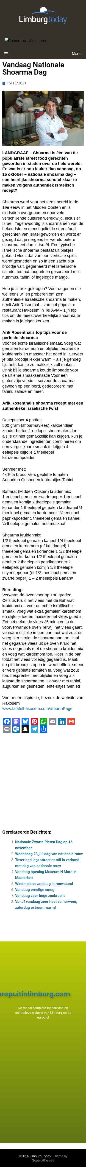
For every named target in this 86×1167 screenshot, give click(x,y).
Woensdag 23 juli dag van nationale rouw (49, 854)
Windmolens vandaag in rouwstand (44, 884)
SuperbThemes (43, 1160)
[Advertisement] (43, 779)
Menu (77, 53)
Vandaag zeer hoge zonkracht (40, 895)
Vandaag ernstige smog (34, 890)
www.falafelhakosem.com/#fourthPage (37, 708)
